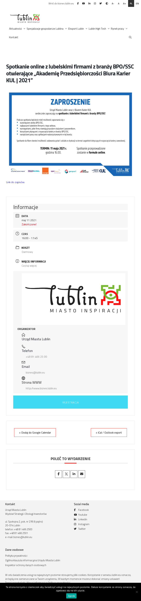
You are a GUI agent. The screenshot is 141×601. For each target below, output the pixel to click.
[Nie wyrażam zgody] (136, 592)
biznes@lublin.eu (35, 372)
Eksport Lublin (76, 29)
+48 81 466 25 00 (36, 357)
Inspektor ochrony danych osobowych (25, 565)
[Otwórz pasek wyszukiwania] (130, 37)
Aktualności (15, 29)
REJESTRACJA (70, 402)
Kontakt (13, 37)
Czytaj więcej (29, 265)
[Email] (81, 474)
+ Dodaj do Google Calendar (35, 432)
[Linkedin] (73, 474)
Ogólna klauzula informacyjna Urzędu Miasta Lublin (32, 560)
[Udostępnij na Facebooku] (58, 474)
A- (113, 3)
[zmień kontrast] (107, 3)
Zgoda (71, 595)
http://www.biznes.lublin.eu (41, 388)
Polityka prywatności (16, 556)
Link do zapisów (15, 182)
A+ (124, 3)
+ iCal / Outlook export (109, 432)
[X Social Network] (66, 474)
